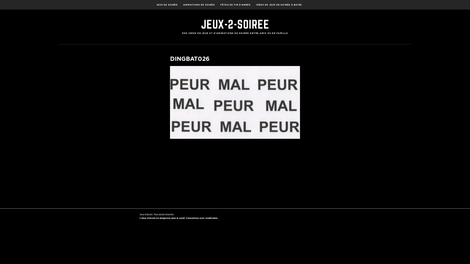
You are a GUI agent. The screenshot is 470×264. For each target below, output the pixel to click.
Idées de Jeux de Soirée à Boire (279, 4)
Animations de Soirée (199, 4)
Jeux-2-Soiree (235, 24)
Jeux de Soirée (167, 4)
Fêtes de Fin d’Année (235, 4)
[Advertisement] (235, 168)
